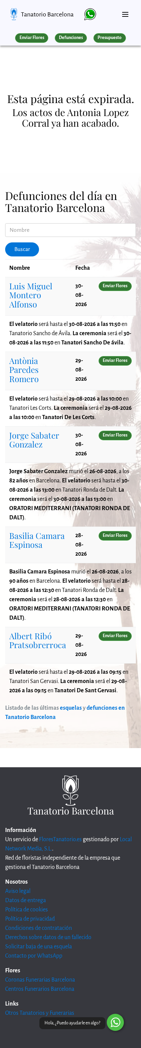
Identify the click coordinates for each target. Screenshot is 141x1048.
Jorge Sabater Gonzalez (34, 440)
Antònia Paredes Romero (24, 369)
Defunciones (71, 37)
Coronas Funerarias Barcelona (40, 980)
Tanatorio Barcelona (47, 14)
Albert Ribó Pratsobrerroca (37, 640)
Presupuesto (109, 37)
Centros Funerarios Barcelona (39, 989)
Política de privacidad (30, 919)
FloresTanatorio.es (60, 839)
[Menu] (125, 11)
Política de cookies (26, 910)
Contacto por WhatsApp (33, 956)
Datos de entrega (25, 900)
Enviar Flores (32, 37)
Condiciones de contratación (38, 928)
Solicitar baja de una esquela (38, 947)
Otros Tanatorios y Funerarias (39, 1013)
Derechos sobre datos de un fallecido (48, 937)
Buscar (22, 249)
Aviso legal (17, 891)
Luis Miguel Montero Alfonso (30, 295)
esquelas (71, 708)
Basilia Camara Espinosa (37, 540)
